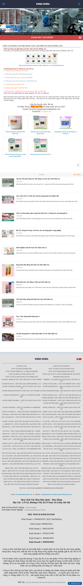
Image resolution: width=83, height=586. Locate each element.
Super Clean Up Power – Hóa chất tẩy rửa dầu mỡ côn (61, 440)
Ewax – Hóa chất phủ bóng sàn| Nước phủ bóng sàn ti (21, 461)
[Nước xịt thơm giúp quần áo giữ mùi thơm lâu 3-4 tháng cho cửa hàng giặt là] (8, 221)
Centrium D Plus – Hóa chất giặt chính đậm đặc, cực (21, 384)
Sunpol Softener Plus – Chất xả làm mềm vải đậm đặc (21, 395)
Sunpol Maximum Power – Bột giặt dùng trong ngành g (61, 391)
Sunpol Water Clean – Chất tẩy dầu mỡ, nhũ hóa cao (61, 395)
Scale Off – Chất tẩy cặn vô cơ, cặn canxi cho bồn (61, 421)
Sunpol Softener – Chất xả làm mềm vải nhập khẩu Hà (21, 408)
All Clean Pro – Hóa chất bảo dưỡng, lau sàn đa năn (21, 456)
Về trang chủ (22, 366)
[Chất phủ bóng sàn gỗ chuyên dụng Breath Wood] (40, 129)
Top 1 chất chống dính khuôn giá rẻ (28, 316)
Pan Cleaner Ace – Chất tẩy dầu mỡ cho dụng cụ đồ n (21, 417)
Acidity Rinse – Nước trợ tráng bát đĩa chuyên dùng (61, 424)
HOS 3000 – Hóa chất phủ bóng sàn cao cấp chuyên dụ (61, 458)
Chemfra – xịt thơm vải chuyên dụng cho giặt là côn (61, 380)
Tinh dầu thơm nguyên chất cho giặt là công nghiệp (22, 379)
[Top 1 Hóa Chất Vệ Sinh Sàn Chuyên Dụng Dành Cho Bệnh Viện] (8, 203)
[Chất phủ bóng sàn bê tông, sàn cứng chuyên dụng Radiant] (15, 151)
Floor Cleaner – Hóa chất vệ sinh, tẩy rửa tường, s (21, 421)
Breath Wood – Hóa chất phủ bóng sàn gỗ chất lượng (61, 468)
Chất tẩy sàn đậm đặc (61, 366)
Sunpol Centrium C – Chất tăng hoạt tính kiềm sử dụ (21, 412)
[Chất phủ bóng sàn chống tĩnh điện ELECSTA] (15, 129)
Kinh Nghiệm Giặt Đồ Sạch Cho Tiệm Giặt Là (31, 247)
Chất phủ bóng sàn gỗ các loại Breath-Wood (16, 88)
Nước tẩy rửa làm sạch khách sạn (61, 369)
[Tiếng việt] (80, 359)
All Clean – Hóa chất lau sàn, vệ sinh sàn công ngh (61, 453)
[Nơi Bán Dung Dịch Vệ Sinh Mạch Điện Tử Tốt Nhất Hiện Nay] (8, 341)
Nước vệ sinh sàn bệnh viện (21, 369)
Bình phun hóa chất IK (61, 377)
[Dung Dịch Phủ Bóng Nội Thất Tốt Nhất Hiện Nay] (8, 276)
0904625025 (75, 583)
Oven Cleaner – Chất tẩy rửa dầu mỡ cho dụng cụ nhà (61, 418)
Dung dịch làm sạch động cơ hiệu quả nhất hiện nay (33, 282)
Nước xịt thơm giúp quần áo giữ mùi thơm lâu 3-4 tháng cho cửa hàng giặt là (41, 213)
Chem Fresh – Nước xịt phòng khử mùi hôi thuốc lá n (61, 434)
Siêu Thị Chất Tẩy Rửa (32, 582)
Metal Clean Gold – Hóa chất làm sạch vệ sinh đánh (61, 436)
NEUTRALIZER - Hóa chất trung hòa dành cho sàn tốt (21, 473)
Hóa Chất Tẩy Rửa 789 (59, 582)
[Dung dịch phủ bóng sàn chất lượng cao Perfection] (66, 129)
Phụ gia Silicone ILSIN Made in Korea (61, 484)
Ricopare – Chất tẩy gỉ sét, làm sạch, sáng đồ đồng (21, 436)
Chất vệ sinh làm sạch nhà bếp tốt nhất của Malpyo (61, 476)
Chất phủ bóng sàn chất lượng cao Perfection (16, 70)
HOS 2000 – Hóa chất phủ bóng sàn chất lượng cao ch (21, 458)
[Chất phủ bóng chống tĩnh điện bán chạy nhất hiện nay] (8, 307)
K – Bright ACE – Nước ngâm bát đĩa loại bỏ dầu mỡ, (22, 424)
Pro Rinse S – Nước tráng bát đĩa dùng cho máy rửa (21, 427)
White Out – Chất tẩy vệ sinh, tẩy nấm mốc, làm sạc (21, 434)
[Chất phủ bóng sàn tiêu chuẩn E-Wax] (40, 151)
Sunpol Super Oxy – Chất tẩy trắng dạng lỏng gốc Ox (61, 408)
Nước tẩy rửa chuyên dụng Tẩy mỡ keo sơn (21, 377)
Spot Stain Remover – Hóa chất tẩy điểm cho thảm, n (61, 414)
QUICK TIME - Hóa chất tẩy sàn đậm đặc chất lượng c (61, 471)
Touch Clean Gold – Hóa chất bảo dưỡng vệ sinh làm (21, 453)
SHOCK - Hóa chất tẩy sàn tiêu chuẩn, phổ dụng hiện (21, 471)
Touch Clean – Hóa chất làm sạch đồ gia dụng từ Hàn (61, 449)
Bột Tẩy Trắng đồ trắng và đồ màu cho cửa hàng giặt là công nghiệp (38, 230)
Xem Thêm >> (77, 174)
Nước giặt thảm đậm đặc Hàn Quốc (61, 371)
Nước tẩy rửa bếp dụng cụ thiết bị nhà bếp (22, 371)
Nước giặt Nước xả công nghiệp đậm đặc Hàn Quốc (61, 374)
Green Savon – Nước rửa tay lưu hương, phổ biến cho (61, 443)
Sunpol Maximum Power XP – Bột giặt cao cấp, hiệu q (21, 391)
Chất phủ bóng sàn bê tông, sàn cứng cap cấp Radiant (19, 77)
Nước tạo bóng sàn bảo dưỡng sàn (21, 374)
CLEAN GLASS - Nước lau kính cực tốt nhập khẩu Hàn (21, 449)
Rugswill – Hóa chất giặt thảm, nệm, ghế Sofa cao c (21, 414)
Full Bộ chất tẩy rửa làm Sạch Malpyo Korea (21, 484)
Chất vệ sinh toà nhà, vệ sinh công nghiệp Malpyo (61, 479)
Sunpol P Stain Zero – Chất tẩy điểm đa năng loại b (61, 384)
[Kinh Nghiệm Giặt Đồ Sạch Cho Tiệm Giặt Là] (8, 254)
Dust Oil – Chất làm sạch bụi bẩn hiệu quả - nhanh (21, 431)
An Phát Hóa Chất (46, 111)
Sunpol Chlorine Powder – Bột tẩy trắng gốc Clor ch (21, 387)
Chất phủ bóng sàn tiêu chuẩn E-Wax (14, 84)
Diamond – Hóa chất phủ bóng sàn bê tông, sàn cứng (61, 461)
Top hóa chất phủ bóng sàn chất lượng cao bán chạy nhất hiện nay (38, 179)
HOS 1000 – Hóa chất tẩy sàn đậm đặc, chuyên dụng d (61, 456)
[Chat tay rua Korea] (41, 3)
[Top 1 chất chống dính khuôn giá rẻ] (8, 328)
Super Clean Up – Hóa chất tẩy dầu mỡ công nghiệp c (21, 443)
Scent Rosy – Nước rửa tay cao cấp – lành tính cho (22, 446)
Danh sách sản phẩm (31, 507)
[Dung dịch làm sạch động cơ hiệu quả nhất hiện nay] (8, 293)
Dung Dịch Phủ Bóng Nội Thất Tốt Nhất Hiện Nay (32, 265)
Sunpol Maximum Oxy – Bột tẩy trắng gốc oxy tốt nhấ (61, 387)
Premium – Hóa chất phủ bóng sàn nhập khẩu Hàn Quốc (61, 464)
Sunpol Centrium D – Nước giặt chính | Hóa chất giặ (61, 400)
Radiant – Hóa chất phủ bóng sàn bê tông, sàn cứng (21, 464)
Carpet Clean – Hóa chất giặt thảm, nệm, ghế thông (61, 412)
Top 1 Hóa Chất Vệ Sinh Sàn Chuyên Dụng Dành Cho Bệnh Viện (37, 196)
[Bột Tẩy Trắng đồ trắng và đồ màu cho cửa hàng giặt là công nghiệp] (8, 237)
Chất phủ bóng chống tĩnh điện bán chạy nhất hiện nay (34, 299)
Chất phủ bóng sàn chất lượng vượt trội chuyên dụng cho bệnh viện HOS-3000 (25, 91)
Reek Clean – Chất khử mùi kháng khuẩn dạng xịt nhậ (21, 440)
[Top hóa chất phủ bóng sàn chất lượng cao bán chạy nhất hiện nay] (8, 187)
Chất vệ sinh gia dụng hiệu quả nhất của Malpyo (21, 479)
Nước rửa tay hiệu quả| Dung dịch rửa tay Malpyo (61, 481)
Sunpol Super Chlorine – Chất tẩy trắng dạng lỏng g (21, 401)
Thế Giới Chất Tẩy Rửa (46, 582)
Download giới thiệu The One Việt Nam (35, 510)
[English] (77, 359)
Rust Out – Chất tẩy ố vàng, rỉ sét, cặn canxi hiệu (61, 431)
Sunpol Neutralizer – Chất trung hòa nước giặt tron (61, 404)
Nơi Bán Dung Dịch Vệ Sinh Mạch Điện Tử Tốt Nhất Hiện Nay (36, 333)
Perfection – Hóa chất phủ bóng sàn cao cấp (21, 468)
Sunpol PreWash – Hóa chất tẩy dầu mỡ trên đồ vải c (61, 398)
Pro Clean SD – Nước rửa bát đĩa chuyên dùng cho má (61, 427)
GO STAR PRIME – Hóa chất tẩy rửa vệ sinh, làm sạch (61, 446)
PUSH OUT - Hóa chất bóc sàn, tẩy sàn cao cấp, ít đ (61, 473)
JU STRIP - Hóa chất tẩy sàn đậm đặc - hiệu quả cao (21, 476)
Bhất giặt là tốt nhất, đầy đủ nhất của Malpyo (21, 481)
